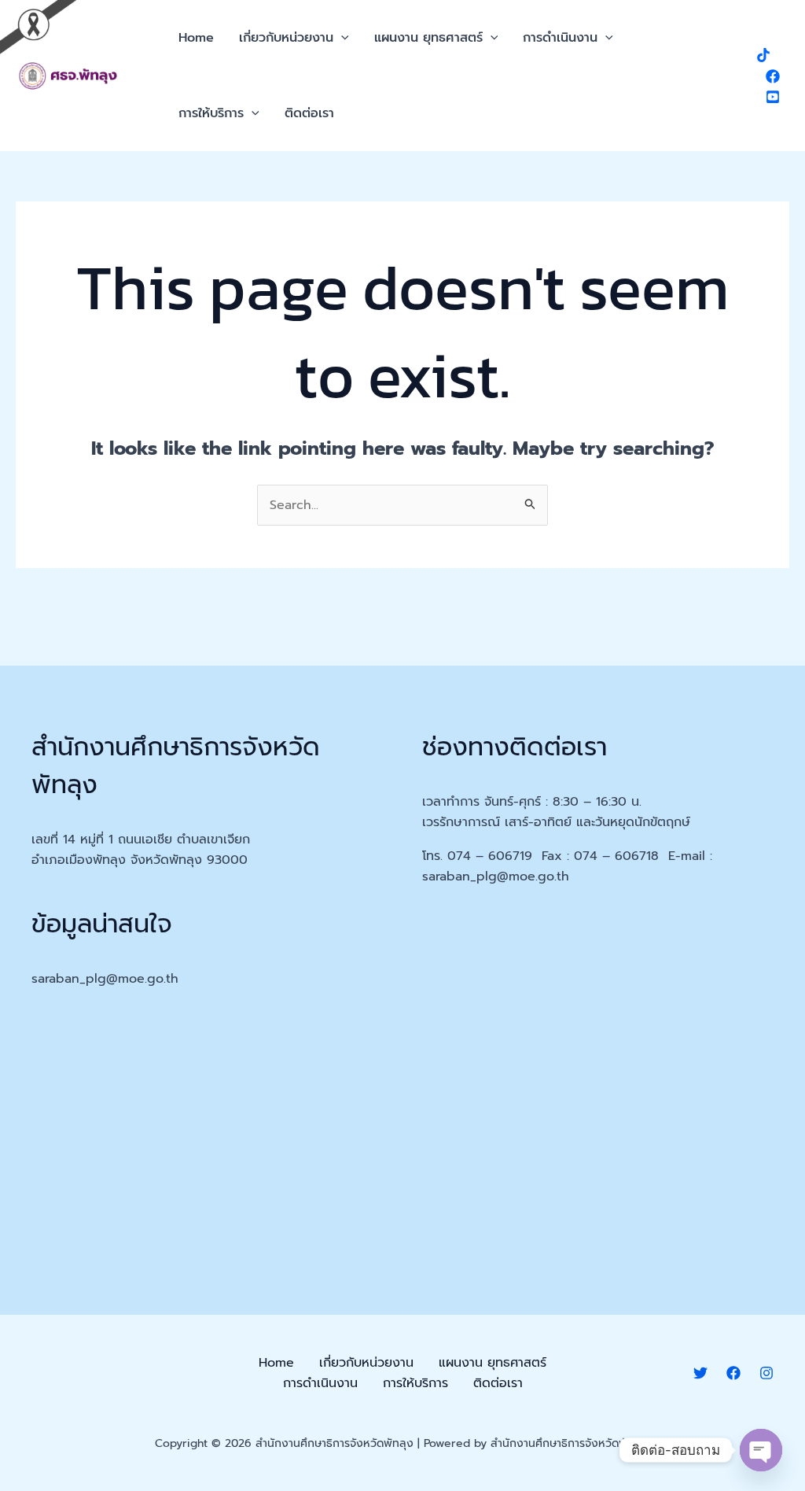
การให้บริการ (211, 113)
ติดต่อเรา (309, 113)
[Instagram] (766, 1373)
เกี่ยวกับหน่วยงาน (286, 37)
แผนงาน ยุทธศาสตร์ (428, 37)
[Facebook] (773, 76)
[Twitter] (700, 1373)
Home (196, 37)
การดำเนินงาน (560, 37)
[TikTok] (763, 55)
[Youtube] (773, 97)
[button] (341, 38)
